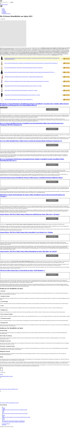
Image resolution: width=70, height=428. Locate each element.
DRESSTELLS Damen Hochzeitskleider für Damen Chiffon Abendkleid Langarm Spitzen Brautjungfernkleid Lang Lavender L (26, 81)
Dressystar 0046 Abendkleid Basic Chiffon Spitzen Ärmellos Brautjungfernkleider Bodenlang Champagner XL (23, 67)
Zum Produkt (67, 58)
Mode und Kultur (10, 376)
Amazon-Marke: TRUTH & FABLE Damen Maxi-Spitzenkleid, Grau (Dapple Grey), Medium (20, 90)
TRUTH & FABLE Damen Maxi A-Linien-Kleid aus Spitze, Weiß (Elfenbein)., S (18, 99)
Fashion (1, 374)
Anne (2, 370)
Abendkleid (2, 376)
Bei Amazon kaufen (52, 109)
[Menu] (1, 6)
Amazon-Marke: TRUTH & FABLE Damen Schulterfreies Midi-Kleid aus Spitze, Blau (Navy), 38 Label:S (23, 85)
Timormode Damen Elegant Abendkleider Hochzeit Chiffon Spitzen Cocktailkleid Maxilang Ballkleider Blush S (23, 76)
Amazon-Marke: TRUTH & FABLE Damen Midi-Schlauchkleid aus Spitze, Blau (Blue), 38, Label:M (22, 94)
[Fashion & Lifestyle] (4, 4)
